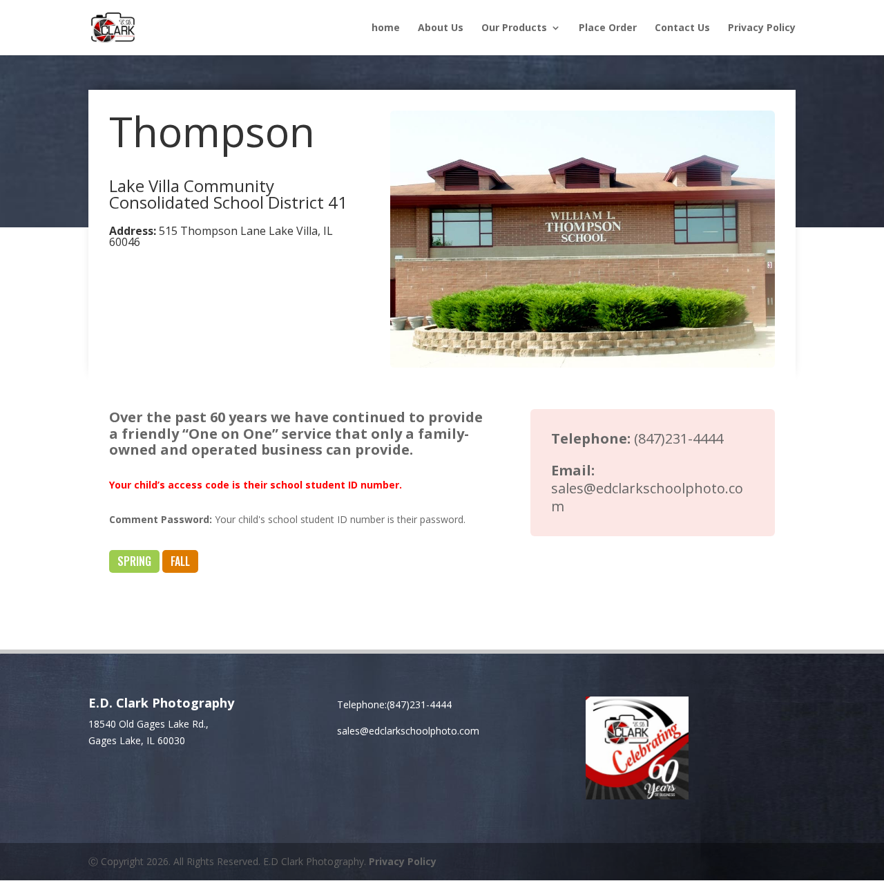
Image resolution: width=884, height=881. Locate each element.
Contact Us (682, 28)
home (386, 28)
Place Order (608, 28)
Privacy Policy (762, 28)
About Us (440, 28)
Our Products (514, 28)
